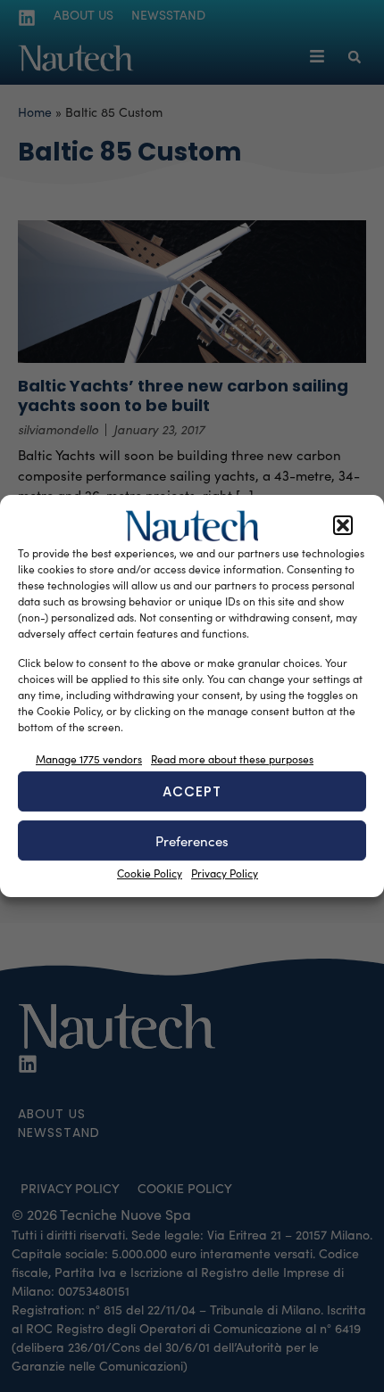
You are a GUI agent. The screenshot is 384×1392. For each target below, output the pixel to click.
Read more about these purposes (232, 759)
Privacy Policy (224, 873)
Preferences (192, 841)
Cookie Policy (149, 873)
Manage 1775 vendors (89, 759)
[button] (343, 526)
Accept (192, 791)
